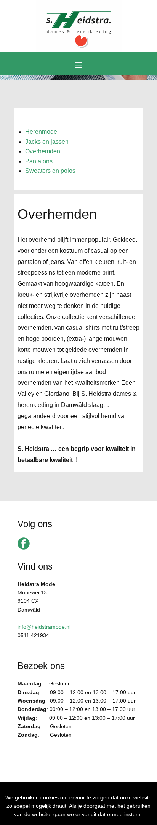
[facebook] (24, 543)
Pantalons (39, 161)
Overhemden (42, 151)
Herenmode (41, 132)
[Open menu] (78, 65)
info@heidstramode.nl (44, 627)
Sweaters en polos (50, 171)
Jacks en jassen (47, 141)
